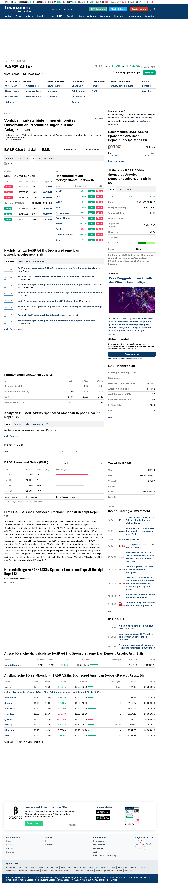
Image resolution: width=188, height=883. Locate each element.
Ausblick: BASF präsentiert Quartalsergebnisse (41, 315)
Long (91, 191)
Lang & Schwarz (12, 665)
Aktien (8, 16)
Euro (65, 2)
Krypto (70, 16)
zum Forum (9, 582)
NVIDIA (59, 202)
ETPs (60, 16)
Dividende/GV (78, 96)
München (9, 730)
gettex (7, 687)
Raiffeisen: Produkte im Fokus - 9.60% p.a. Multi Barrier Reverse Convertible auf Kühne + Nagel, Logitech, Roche (140, 583)
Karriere (10, 845)
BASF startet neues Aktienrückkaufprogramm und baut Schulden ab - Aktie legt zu (59, 268)
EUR (112, 189)
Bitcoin (113, 2)
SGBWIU (47, 214)
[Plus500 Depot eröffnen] (21, 10)
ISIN (25, 74)
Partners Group (63, 213)
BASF (7, 452)
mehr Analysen (11, 436)
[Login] (152, 9)
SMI (6, 2)
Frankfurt (9, 714)
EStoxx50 (81, 2)
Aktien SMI (11, 867)
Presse (9, 848)
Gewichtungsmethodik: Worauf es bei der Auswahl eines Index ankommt (136, 637)
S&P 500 (105, 867)
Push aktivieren (116, 161)
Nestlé (59, 191)
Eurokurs (22, 870)
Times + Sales (12, 91)
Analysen (52, 91)
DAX (49, 2)
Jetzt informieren (12, 139)
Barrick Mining (63, 218)
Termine (95, 86)
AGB (95, 852)
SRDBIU (48, 219)
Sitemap (10, 852)
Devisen (118, 16)
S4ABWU (47, 197)
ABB (58, 207)
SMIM (33, 867)
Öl (145, 2)
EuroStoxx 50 (52, 867)
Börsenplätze (11, 96)
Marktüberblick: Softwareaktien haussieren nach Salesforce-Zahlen (140, 531)
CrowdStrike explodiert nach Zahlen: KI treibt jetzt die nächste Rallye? (140, 520)
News (19, 16)
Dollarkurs (11, 870)
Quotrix (8, 719)
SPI (20, 2)
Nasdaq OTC (10, 725)
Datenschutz (99, 845)
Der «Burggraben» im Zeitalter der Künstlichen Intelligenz (140, 569)
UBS (58, 196)
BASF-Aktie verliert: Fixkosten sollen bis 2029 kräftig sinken (48, 301)
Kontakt (9, 841)
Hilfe (47, 841)
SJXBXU (48, 187)
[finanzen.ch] (18, 7)
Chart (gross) (33, 86)
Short (99, 191)
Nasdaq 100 (80, 867)
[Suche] (85, 9)
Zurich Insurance (64, 234)
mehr (128, 189)
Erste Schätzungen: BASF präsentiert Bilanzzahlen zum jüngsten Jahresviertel (57, 320)
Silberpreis (34, 870)
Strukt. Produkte (87, 16)
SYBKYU (47, 192)
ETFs (51, 16)
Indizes (29, 16)
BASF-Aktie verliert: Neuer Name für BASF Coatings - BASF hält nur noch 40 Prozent (60, 292)
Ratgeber (149, 16)
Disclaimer (98, 848)
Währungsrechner (104, 870)
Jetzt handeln (132, 354)
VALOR (7, 74)
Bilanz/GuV (77, 86)
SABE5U (47, 208)
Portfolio (146, 86)
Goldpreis (122, 867)
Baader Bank (10, 697)
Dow (35, 2)
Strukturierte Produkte (122, 86)
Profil (94, 91)
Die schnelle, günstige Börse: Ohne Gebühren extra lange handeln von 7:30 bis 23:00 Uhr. (58, 692)
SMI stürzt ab (132, 539)
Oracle (59, 229)
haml (6, 735)
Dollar (130, 2)
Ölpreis (119, 870)
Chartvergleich (33, 91)
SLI (26, 867)
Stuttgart (8, 703)
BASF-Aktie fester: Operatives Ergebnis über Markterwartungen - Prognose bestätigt (60, 306)
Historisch (10, 102)
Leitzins (128, 870)
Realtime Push (33, 96)
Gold (98, 2)
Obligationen (134, 16)
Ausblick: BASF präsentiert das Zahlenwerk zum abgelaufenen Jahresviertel (56, 276)
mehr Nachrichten (13, 329)
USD (120, 189)
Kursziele (52, 96)
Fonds (40, 16)
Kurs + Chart (11, 86)
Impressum (98, 841)
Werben (48, 845)
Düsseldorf (9, 708)
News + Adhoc (54, 86)
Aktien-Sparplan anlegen (128, 72)
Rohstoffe (104, 16)
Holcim (59, 223)
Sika (58, 240)
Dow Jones (66, 867)
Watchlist (146, 91)
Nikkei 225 (93, 867)
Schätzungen (78, 91)
